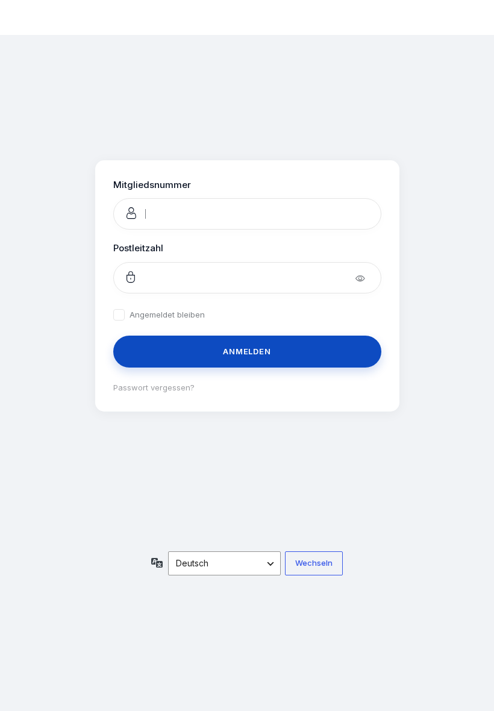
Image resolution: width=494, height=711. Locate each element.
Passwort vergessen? (154, 387)
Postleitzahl (138, 248)
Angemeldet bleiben (167, 314)
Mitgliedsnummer (152, 184)
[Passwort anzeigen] (368, 277)
